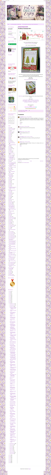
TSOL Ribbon (11, 259)
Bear (9, 137)
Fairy (9, 170)
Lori (20, 126)
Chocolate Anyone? (12, 402)
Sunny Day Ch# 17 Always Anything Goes (12, 427)
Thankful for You (12, 371)
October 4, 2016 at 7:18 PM (26, 131)
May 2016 (11, 448)
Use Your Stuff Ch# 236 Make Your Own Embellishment (13, 434)
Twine (10, 270)
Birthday (10, 140)
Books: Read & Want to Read (12, 145)
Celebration (10, 148)
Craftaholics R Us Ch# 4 (12, 417)
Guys (9, 182)
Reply (21, 123)
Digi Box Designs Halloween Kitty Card (12, 362)
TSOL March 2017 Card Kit (12, 249)
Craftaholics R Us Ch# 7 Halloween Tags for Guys (12, 325)
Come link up (21, 96)
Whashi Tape (11, 274)
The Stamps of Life (12, 225)
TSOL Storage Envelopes (11, 268)
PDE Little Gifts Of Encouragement (11, 206)
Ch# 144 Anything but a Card (12, 323)
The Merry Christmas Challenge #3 (13, 367)
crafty (21, 141)
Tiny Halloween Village (12, 373)
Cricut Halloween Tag (12, 319)
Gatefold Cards (11, 179)
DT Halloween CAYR (12, 167)
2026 (9, 127)
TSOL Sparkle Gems (12, 262)
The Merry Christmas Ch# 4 (13, 340)
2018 (10, 300)
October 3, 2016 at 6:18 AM (25, 126)
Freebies (10, 177)
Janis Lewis (14, 48)
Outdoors (10, 202)
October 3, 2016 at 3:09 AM (27, 116)
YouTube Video (11, 275)
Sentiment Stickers (12, 217)
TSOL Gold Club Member (11, 239)
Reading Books (11, 213)
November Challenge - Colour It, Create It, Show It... (13, 308)
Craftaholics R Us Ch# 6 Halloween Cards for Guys (12, 352)
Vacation (10, 272)
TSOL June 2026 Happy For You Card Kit (12, 243)
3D (9, 130)
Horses (10, 186)
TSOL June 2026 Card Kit (12, 245)
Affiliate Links (11, 131)
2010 (10, 461)
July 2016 (11, 446)
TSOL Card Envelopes (12, 229)
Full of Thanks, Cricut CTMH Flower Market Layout (13, 375)
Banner (10, 135)
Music (10, 200)
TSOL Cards (10, 231)
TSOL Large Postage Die (12, 247)
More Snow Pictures (13, 342)
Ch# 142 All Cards (12, 381)
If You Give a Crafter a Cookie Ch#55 (13, 355)
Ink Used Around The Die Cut (12, 190)
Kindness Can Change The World (13, 439)
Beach (10, 136)
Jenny (21, 131)
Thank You (10, 224)
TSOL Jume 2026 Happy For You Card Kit (12, 241)
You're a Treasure (12, 421)
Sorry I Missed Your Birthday (13, 405)
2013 (10, 457)
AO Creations (22, 136)
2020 (10, 297)
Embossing (10, 169)
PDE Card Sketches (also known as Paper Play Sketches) (30, 24)
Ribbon (10, 214)
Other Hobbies (11, 201)
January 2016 (12, 453)
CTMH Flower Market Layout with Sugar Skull (12, 328)
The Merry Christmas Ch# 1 (13, 437)
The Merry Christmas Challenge (30, 43)
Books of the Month (12, 142)
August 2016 (12, 444)
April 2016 (11, 449)
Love (9, 197)
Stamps (10, 219)
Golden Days (12, 415)
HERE (36, 106)
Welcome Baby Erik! (13, 341)
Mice (9, 198)
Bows (10, 146)
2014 (10, 456)
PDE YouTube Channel (12, 209)
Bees (9, 138)
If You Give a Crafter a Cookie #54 (13, 420)
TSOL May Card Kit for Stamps (12, 252)
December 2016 (12, 303)
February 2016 (12, 452)
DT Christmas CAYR (12, 162)
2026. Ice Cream (11, 129)
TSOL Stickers (11, 267)
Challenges (10, 150)
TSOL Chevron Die (11, 233)
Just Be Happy (12, 344)
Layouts (10, 196)
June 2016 (11, 447)
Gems (10, 180)
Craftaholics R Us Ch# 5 (12, 383)
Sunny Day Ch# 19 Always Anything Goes (12, 365)
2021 (10, 296)
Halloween (10, 183)
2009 (10, 462)
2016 (10, 302)
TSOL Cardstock (11, 232)
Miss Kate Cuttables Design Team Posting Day (13, 431)
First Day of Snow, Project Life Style (12, 346)
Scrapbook (10, 216)
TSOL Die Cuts (11, 234)
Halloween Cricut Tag (12, 315)
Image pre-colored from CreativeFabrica (12, 187)
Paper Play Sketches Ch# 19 (13, 330)
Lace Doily (10, 194)
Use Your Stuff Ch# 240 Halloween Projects (13, 313)
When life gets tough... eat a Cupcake (12, 408)
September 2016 (12, 443)
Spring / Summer (11, 218)
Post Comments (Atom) (25, 162)
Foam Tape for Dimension (11, 176)
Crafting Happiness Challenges (12, 157)
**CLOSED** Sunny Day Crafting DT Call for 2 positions (13, 357)
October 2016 (12, 306)
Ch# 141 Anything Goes (12, 412)
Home (8, 24)
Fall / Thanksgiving (12, 171)
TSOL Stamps (11, 264)
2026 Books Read (11, 128)
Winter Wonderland (13, 349)
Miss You (11, 378)
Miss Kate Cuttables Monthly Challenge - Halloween (13, 397)
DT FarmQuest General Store (12, 165)
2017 (10, 301)
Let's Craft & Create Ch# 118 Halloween (13, 424)
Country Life (11, 156)
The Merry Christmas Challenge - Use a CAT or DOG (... (13, 335)
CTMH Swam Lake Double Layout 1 (12, 317)
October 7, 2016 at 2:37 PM (26, 141)
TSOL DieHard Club (12, 235)
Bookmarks (10, 141)
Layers (10, 195)
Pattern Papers (11, 205)
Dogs (10, 161)
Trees (10, 228)
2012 (10, 458)
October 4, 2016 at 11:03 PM (28, 136)
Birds (10, 139)
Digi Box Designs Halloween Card (12, 338)
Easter (10, 168)
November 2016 (12, 305)
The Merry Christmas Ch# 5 (13, 310)
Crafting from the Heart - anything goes (30, 101)
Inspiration (10, 193)
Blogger (29, 468)
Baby (9, 134)
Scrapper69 (21, 116)
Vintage (10, 273)
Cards (10, 147)
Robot (10, 215)
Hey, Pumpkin (12, 410)
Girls (9, 181)
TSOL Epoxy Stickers (12, 236)
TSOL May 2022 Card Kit (12, 250)
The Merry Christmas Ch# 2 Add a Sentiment (13, 399)
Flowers (10, 174)
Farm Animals (11, 173)
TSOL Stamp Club (11, 263)
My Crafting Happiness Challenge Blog (16, 24)
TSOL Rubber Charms (12, 260)
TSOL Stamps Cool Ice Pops (12, 266)
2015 (10, 455)
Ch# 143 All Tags (12, 350)
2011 (10, 460)
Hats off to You (12, 377)
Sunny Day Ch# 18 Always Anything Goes (12, 394)
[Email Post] (29, 110)
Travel (10, 227)
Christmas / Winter (22, 111)
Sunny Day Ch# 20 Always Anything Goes (12, 333)
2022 (10, 295)
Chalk (10, 149)
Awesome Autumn (12, 321)
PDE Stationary (11, 208)
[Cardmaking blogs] (12, 287)
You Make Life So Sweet (12, 441)
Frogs (10, 178)
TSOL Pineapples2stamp (12, 256)
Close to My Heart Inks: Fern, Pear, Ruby (30, 79)
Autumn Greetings (12, 401)
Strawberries (11, 221)
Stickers (10, 220)
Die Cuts (10, 160)
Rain (9, 212)
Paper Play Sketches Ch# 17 (13, 391)
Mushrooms (11, 199)
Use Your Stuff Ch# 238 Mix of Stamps (13, 369)
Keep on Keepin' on (13, 418)
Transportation (11, 226)
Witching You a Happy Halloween (13, 348)
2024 (10, 292)
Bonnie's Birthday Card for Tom (12, 380)
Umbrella (10, 271)
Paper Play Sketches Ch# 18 (13, 360)
